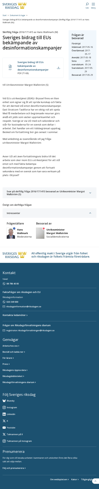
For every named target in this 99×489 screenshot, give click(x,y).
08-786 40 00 (12, 283)
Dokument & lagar (17, 15)
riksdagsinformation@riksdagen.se (23, 306)
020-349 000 (12, 301)
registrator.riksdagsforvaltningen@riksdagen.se (30, 330)
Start (5, 15)
